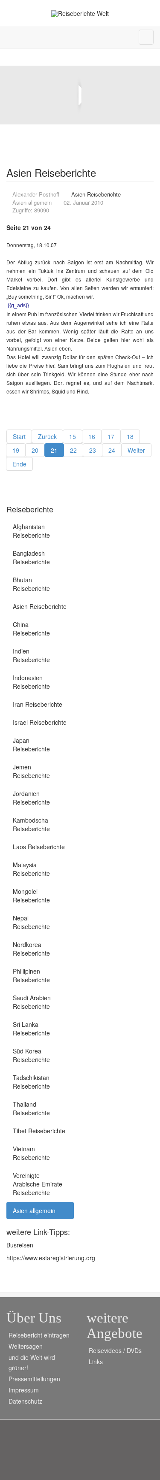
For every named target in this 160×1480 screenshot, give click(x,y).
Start (19, 436)
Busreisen (19, 1245)
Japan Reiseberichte (31, 744)
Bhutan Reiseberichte (31, 584)
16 (91, 436)
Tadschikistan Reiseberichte (31, 1081)
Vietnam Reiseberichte (31, 1153)
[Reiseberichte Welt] (80, 13)
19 (15, 450)
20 (35, 450)
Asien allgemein (34, 1210)
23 (92, 450)
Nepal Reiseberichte (31, 922)
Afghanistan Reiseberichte (31, 530)
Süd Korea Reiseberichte (31, 1055)
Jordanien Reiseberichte (31, 797)
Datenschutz (25, 1401)
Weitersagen (26, 1346)
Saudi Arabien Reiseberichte (32, 1002)
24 (111, 450)
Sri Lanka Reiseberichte (31, 1028)
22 (73, 450)
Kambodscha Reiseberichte (31, 824)
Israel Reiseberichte (40, 722)
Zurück (47, 436)
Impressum (24, 1390)
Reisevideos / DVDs (115, 1350)
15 (72, 436)
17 (111, 436)
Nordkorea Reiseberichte (31, 948)
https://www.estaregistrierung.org (50, 1257)
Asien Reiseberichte (40, 606)
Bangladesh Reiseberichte (31, 557)
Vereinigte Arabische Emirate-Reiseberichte (38, 1184)
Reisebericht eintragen (39, 1335)
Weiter (136, 450)
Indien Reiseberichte (31, 655)
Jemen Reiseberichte (31, 771)
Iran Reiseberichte (37, 704)
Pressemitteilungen (34, 1378)
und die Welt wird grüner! (32, 1362)
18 (130, 436)
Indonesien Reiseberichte (31, 681)
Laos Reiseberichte (39, 846)
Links (96, 1361)
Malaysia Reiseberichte (31, 869)
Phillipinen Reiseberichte (31, 975)
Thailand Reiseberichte (31, 1108)
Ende (19, 464)
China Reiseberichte (31, 628)
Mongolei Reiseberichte (31, 895)
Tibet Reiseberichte (39, 1130)
